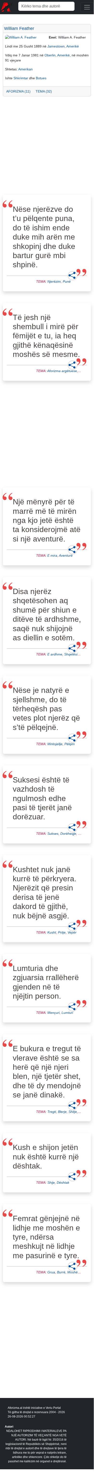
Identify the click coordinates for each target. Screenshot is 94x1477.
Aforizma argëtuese (62, 371)
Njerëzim (54, 281)
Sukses (52, 833)
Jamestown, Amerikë (63, 46)
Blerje (62, 1112)
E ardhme (54, 654)
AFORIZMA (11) (18, 91)
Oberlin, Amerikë (57, 55)
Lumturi (67, 1013)
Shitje (73, 1112)
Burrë (61, 1272)
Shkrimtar (20, 78)
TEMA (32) (44, 91)
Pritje (62, 932)
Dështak (63, 1182)
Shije (51, 1182)
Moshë (72, 1272)
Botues (41, 78)
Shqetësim (72, 654)
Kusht (51, 932)
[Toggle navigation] (87, 7)
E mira (52, 555)
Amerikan (25, 69)
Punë (67, 281)
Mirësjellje (55, 744)
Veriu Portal (53, 1408)
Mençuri (53, 1013)
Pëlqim (69, 744)
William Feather (19, 28)
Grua (51, 1272)
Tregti (51, 1112)
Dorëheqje (68, 833)
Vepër (72, 932)
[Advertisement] (47, 147)
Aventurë (66, 555)
